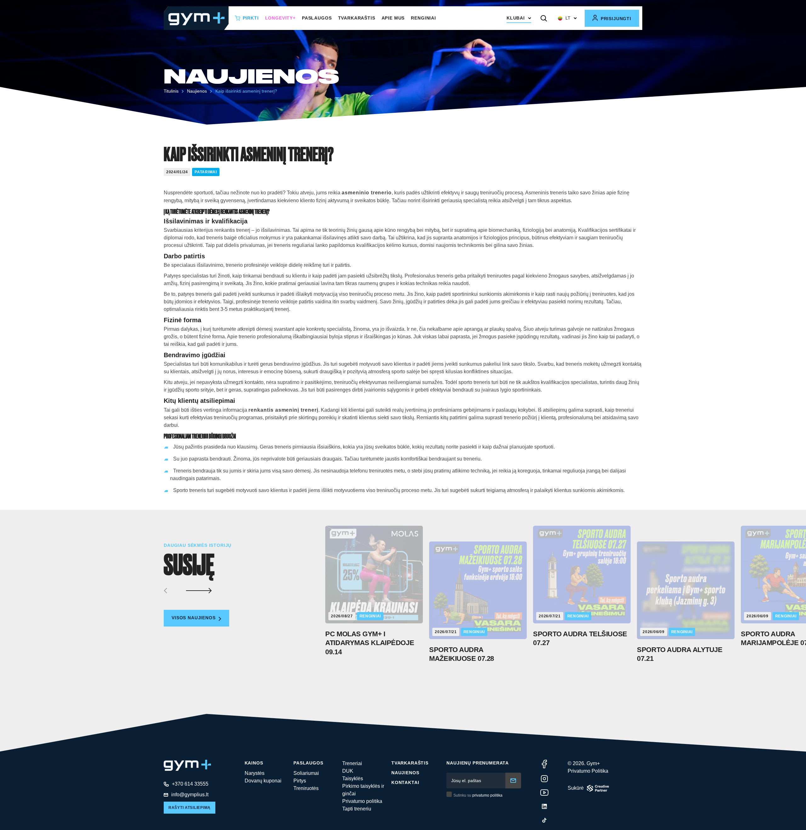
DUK (347, 771)
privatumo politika (487, 795)
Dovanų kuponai (263, 780)
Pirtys (299, 780)
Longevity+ (280, 17)
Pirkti (251, 17)
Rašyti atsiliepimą (189, 807)
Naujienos (405, 772)
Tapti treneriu (356, 808)
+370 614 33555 (190, 784)
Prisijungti (615, 18)
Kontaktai (405, 782)
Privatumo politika (362, 801)
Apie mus (393, 17)
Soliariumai (306, 773)
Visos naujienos (194, 617)
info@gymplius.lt (189, 794)
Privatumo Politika (588, 771)
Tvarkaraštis (356, 17)
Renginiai (423, 17)
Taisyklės (352, 778)
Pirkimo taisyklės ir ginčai (363, 789)
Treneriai (352, 763)
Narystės (254, 773)
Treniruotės (306, 788)
